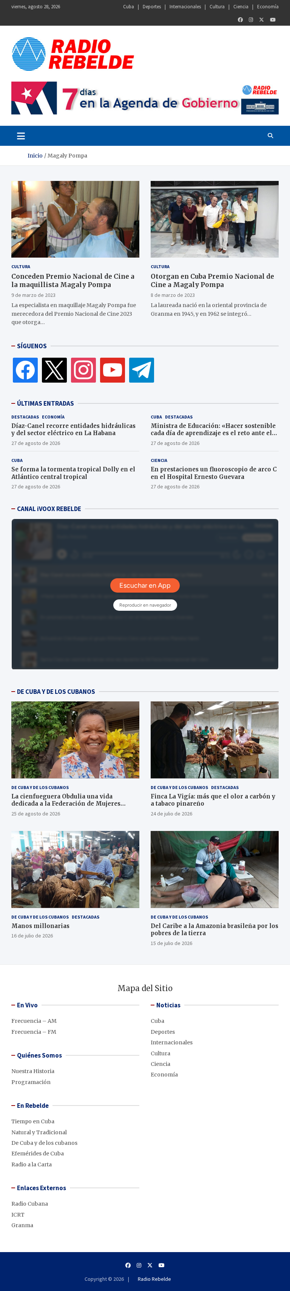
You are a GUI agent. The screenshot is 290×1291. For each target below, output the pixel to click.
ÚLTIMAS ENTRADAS (45, 403)
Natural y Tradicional (39, 1132)
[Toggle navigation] (21, 135)
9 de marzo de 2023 (33, 295)
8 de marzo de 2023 (173, 295)
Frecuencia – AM (34, 1021)
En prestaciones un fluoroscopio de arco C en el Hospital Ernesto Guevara (214, 473)
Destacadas (25, 417)
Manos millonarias (40, 926)
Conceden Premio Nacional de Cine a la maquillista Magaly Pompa (72, 280)
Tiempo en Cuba (32, 1121)
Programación (31, 1082)
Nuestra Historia (32, 1071)
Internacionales (185, 6)
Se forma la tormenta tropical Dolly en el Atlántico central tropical (73, 473)
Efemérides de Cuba (37, 1153)
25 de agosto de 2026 (35, 813)
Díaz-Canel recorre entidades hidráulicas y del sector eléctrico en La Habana (73, 429)
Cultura (217, 6)
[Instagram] (251, 20)
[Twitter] (261, 20)
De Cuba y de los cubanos (40, 787)
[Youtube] (273, 20)
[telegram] (141, 369)
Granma (22, 1225)
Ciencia (240, 6)
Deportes (152, 6)
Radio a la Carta (31, 1164)
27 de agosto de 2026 (35, 443)
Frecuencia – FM (33, 1031)
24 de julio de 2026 (171, 813)
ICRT (18, 1214)
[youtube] (112, 369)
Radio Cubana (29, 1203)
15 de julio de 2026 (171, 943)
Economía (268, 6)
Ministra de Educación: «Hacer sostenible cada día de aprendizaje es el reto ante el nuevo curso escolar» (213, 433)
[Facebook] (240, 20)
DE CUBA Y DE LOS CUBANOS (56, 691)
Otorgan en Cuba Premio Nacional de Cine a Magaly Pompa (212, 280)
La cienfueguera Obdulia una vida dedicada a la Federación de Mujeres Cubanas (65, 804)
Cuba (128, 6)
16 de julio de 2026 (32, 935)
